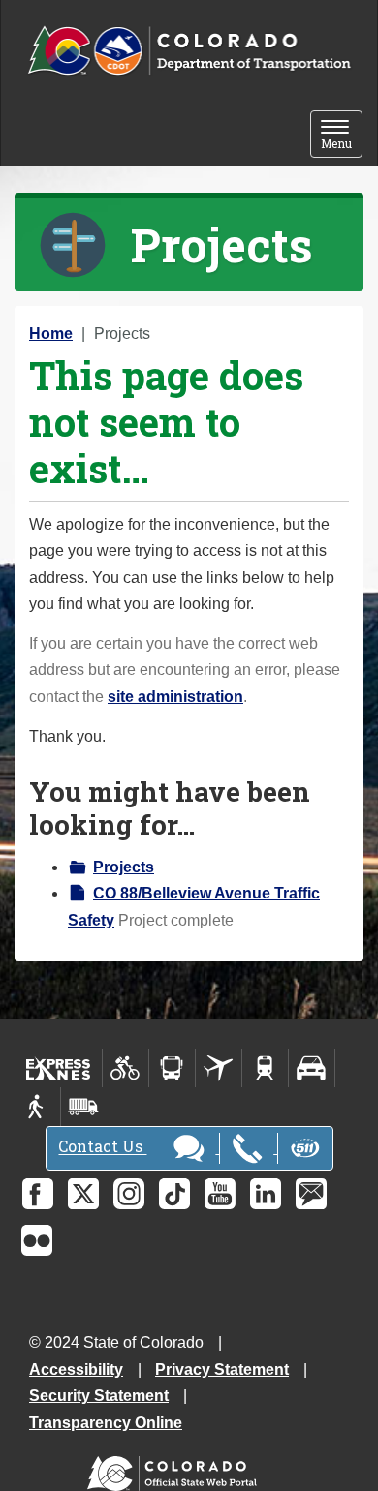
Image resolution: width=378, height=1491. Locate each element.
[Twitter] (83, 1194)
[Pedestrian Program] (37, 1106)
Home (51, 333)
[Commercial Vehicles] (83, 1106)
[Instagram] (129, 1194)
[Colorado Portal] (176, 1468)
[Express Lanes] (59, 1068)
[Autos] (311, 1068)
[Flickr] (37, 1240)
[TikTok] (174, 1194)
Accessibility (76, 1369)
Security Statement (99, 1395)
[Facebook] (38, 1194)
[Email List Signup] (311, 1194)
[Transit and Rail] (172, 1068)
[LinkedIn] (265, 1194)
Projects (123, 867)
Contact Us (102, 1147)
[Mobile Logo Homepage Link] (189, 51)
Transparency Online (105, 1423)
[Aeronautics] (218, 1068)
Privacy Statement (222, 1369)
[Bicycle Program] (125, 1068)
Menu (341, 136)
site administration (175, 696)
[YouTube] (220, 1194)
